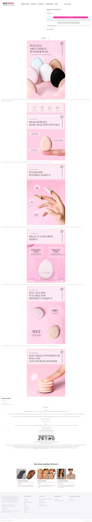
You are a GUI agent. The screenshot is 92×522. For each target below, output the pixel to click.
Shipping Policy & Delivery (44, 505)
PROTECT (34, 4)
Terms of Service (27, 507)
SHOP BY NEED (25, 4)
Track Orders (67, 4)
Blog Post (25, 510)
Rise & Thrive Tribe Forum (58, 500)
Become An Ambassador (28, 502)
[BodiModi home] (8, 4)
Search (25, 505)
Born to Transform (27, 512)
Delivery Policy (42, 500)
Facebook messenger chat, (44, 447)
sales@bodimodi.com (5, 508)
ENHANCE (41, 4)
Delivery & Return (50, 29)
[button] (69, 20)
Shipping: (48, 13)
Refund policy (26, 509)
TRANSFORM (49, 4)
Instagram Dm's (36, 447)
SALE (59, 4)
